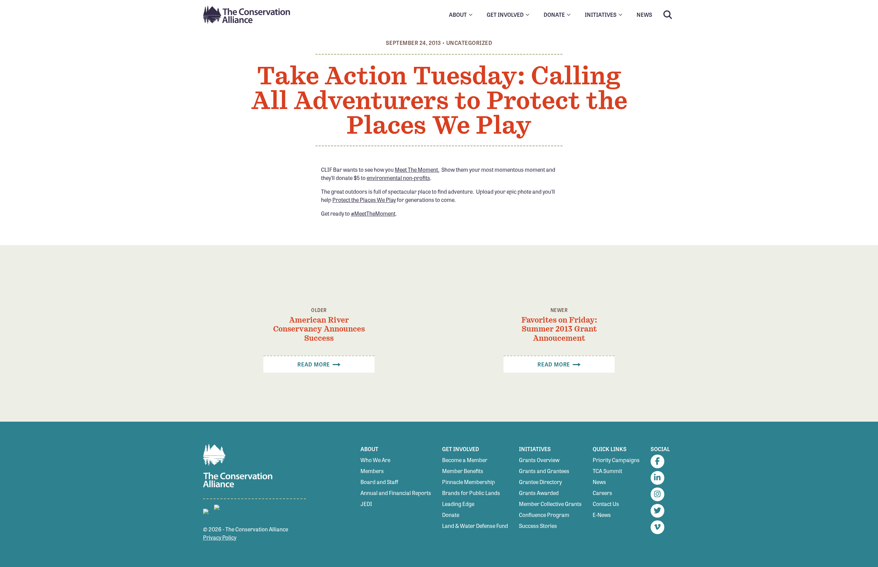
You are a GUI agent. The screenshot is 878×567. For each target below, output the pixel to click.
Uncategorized (469, 43)
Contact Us (606, 504)
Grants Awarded (539, 493)
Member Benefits (462, 471)
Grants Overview (539, 460)
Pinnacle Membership (468, 482)
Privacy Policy (219, 537)
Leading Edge (458, 504)
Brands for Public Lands (471, 493)
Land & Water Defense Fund (475, 526)
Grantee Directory (540, 482)
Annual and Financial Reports (395, 493)
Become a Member (464, 460)
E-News (602, 515)
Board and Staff (379, 482)
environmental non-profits (398, 178)
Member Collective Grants (550, 504)
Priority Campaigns (616, 460)
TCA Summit (607, 471)
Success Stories (538, 526)
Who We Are (375, 460)
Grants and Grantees (544, 471)
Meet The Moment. (417, 169)
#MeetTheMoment (373, 213)
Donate (450, 515)
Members (372, 471)
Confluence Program (544, 515)
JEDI (366, 504)
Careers (602, 493)
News (599, 482)
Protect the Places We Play (364, 200)
